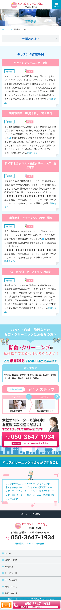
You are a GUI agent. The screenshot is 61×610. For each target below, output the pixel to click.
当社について (11, 586)
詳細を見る (32, 152)
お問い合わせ (11, 593)
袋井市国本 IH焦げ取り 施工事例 (30, 113)
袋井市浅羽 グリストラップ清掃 (30, 272)
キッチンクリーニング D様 (31, 62)
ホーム (8, 553)
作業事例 (9, 566)
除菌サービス (11, 559)
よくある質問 (11, 579)
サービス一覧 (11, 573)
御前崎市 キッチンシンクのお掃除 (30, 217)
